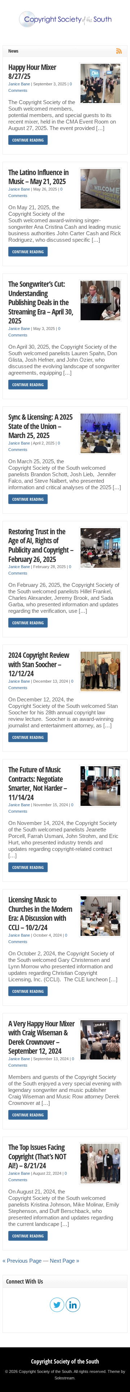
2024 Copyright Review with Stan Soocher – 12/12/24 (38, 664)
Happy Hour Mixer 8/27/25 (32, 71)
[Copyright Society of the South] (65, 25)
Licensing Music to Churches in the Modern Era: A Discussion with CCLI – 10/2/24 (40, 913)
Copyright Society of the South (65, 1361)
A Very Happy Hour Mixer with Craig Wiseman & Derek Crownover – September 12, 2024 (41, 1037)
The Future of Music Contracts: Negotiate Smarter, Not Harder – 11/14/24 (37, 783)
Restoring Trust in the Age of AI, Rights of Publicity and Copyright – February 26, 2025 (40, 545)
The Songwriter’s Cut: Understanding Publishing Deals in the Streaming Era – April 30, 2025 (40, 302)
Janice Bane (19, 84)
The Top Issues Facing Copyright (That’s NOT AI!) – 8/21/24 (37, 1156)
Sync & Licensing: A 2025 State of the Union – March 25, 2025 (40, 425)
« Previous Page (22, 1261)
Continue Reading (28, 140)
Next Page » (64, 1261)
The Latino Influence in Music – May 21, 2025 (38, 177)
